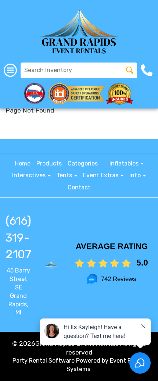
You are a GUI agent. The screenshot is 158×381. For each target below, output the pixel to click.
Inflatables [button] (124, 163)
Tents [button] (65, 175)
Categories (83, 163)
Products (49, 163)
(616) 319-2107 (18, 237)
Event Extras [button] (101, 175)
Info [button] (135, 175)
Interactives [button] (29, 175)
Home (22, 163)
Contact (79, 187)
